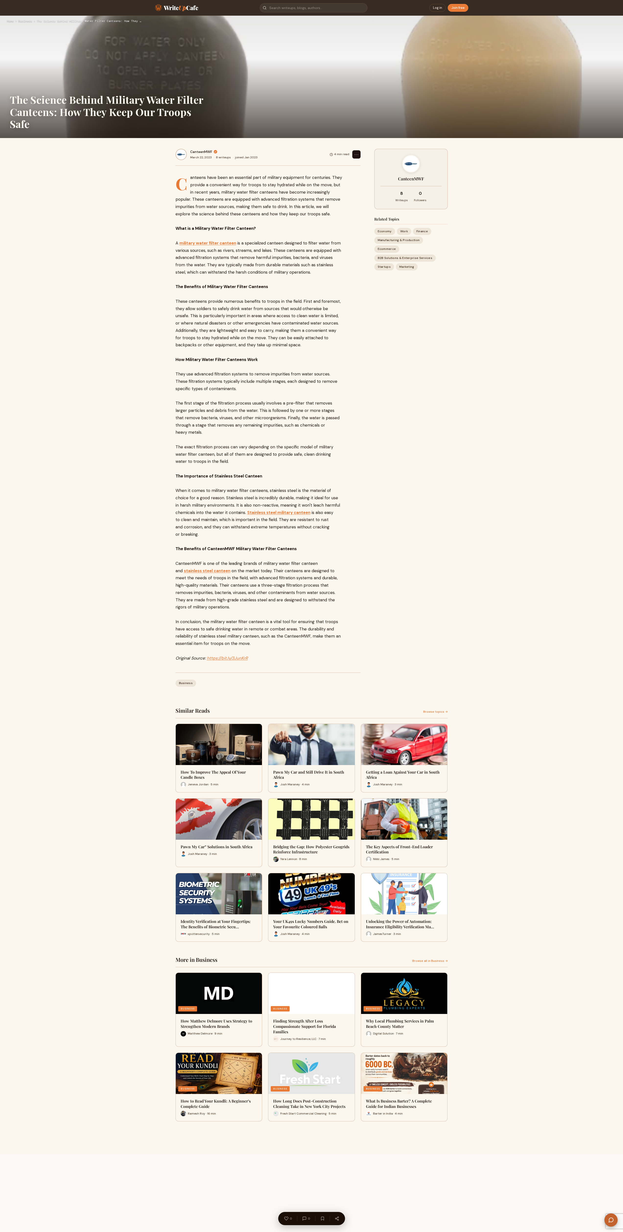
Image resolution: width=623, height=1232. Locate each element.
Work (404, 231)
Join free (458, 8)
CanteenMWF (201, 152)
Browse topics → (435, 712)
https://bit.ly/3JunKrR (227, 658)
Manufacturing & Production (399, 240)
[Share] (337, 1218)
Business (25, 21)
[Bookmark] (322, 1218)
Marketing (406, 267)
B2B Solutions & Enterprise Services (405, 258)
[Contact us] (611, 1220)
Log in (437, 8)
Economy (385, 231)
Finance (422, 231)
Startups (384, 267)
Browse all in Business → (430, 961)
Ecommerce (387, 249)
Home (10, 21)
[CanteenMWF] (181, 154)
